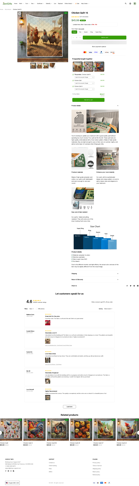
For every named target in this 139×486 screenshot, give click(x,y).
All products (8, 9)
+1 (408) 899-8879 (10, 466)
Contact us (52, 462)
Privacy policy (96, 462)
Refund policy (96, 474)
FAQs (50, 468)
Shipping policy (97, 468)
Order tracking (53, 465)
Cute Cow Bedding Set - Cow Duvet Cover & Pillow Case (58, 345)
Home (1, 9)
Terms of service (97, 465)
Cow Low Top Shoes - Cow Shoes (53, 364)
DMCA (50, 471)
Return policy (96, 471)
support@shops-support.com (13, 468)
